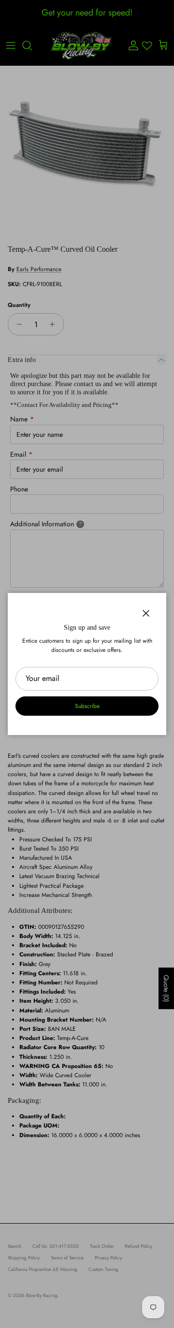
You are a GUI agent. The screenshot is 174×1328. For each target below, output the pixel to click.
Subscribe (87, 706)
